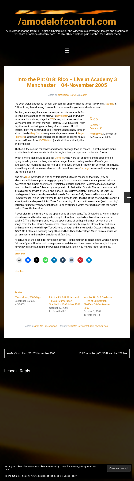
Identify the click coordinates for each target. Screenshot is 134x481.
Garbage (84, 168)
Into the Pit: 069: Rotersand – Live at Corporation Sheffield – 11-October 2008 (64, 301)
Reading (109, 103)
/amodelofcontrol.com (67, 21)
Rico (94, 119)
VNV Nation (45, 140)
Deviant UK (96, 128)
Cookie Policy (70, 476)
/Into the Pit (40, 326)
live (92, 326)
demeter (72, 326)
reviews (99, 326)
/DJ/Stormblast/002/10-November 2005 (101, 353)
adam (84, 95)
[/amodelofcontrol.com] (67, 13)
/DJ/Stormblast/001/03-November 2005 (32, 353)
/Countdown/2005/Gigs (28, 297)
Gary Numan (37, 133)
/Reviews (52, 326)
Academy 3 (96, 133)
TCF (52, 119)
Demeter (94, 125)
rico (106, 326)
